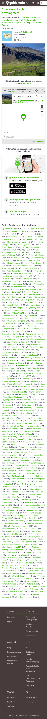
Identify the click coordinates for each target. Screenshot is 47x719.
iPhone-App (31, 702)
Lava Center (17, 284)
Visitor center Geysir (25, 578)
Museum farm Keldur (10, 281)
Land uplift (16, 292)
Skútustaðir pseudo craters (23, 465)
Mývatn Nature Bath (35, 455)
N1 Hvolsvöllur (38, 284)
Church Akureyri (18, 492)
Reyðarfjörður (7, 400)
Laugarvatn (12, 573)
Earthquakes (25, 597)
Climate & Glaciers (20, 342)
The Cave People (32, 571)
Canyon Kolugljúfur (29, 518)
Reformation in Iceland (16, 592)
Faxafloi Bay (12, 237)
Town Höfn (11, 360)
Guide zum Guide (30, 653)
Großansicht (26, 83)
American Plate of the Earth (13, 568)
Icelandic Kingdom (33, 552)
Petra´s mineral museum (33, 389)
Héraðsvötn (29, 502)
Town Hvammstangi (15, 521)
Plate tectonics (33, 473)
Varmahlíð (6, 505)
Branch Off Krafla (19, 444)
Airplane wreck (13, 302)
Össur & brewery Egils (32, 247)
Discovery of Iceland (15, 363)
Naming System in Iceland (12, 550)
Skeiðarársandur (8, 334)
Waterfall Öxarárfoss (24, 563)
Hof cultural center (33, 494)
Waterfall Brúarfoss (19, 576)
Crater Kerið (17, 594)
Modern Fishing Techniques (18, 384)
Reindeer (15, 421)
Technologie (31, 635)
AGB (11, 715)
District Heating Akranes (17, 539)
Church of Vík (38, 310)
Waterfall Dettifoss (25, 439)
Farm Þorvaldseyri (31, 294)
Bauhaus (35, 547)
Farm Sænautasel (14, 429)
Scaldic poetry (18, 534)
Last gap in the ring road (22, 337)
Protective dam (8, 315)
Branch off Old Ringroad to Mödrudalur (23, 426)
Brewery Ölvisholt (30, 268)
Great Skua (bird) (37, 347)
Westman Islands (19, 287)
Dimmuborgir (8, 471)
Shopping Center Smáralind (13, 252)
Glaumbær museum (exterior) (33, 505)
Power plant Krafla (26, 447)
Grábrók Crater (13, 531)
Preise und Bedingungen (31, 618)
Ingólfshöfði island (34, 344)
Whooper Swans (8, 368)
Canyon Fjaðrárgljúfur (16, 321)
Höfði (33, 468)
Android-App (31, 697)
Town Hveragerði (37, 263)
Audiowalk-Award (30, 625)
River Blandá (12, 513)
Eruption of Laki (31, 318)
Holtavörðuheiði (8, 529)
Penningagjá (7, 565)
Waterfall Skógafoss (15, 297)
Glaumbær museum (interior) (23, 507)
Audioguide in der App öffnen (25, 199)
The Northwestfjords (35, 523)
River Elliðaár (7, 247)
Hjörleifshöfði (30, 315)
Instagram (11, 697)
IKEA (14, 250)
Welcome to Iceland (36, 229)
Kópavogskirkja (24, 244)
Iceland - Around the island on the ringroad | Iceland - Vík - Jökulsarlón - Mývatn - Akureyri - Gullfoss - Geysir (22, 21)
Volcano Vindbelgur (36, 463)
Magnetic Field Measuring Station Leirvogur (19, 544)
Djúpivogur (6, 379)
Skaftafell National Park (35, 339)
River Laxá (11, 473)
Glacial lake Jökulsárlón (11, 352)
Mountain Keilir (31, 234)
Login (9, 621)
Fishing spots (17, 479)
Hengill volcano (13, 263)
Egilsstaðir (7, 405)
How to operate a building (18, 242)
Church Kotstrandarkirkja (22, 266)
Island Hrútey (17, 515)
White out (16, 258)
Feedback (30, 685)
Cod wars (23, 376)
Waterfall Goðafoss (15, 476)
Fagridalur (7, 402)
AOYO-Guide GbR (24, 32)
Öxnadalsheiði (7, 502)
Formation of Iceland (20, 526)
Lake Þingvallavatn (20, 555)
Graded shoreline (33, 368)
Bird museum (12, 463)
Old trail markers (8, 442)
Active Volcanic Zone (34, 442)
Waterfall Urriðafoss (15, 271)
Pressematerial (32, 631)
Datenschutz (21, 715)
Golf (28, 250)
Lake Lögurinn (28, 405)
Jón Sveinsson (35, 489)
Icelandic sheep (33, 510)
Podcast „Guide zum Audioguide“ (32, 668)
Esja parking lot (28, 542)
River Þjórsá (38, 271)
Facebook (11, 702)
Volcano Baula (30, 529)
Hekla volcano (35, 281)
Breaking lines (39, 479)
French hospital (18, 392)
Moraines (15, 347)
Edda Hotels (38, 476)
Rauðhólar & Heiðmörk (35, 255)
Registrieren (12, 617)
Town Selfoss (7, 268)
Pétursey (33, 302)
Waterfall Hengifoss (26, 410)
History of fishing (33, 358)
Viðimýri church (9, 510)
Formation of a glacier (34, 334)
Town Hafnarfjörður (30, 239)
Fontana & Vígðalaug (35, 573)
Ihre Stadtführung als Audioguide (33, 678)
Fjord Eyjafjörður (19, 497)
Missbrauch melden (12, 662)
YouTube (10, 706)
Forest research (8, 408)
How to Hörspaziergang (32, 660)
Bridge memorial (8, 339)
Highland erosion (31, 431)
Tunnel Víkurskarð (35, 486)
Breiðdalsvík (23, 386)
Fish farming (27, 379)
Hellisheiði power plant (27, 260)
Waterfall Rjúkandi (9, 418)
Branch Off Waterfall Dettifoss (19, 434)
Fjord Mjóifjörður (29, 402)
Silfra (25, 565)
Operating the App (9, 229)
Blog (9, 647)
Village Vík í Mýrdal (20, 313)
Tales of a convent (32, 323)
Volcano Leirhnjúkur (10, 450)
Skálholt (39, 592)
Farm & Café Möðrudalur (27, 423)
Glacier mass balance (28, 355)
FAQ (27, 647)
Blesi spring (30, 581)
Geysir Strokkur (8, 581)
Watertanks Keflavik (20, 231)
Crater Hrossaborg (9, 436)
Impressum (34, 715)
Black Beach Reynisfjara (13, 310)
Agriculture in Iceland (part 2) (15, 276)
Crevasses (11, 358)
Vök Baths (6, 413)
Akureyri (15, 489)
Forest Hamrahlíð (14, 547)
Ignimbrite (34, 381)
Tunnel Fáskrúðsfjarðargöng (14, 397)
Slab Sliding (12, 326)
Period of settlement (26, 365)
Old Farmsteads (34, 418)
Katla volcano (8, 318)
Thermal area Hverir (20, 452)
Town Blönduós (34, 513)
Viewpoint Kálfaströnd (11, 468)
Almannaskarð (33, 360)
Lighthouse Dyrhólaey (27, 308)
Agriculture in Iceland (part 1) (24, 273)
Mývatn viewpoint (9, 455)
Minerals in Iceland (27, 394)
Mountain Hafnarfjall (29, 536)
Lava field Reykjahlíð (28, 460)
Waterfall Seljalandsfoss (31, 289)
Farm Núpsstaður (14, 331)
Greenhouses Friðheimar (29, 589)
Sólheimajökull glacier (29, 300)
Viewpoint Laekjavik (15, 371)
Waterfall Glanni (37, 531)
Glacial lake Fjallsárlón (21, 350)
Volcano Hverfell (31, 471)
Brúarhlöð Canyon (14, 586)
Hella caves (27, 279)
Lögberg (20, 560)
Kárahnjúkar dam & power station (15, 415)
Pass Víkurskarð (18, 481)
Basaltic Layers (30, 400)
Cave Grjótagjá (18, 457)
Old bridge (25, 413)
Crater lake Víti (35, 450)
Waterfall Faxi (32, 584)
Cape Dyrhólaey (14, 305)
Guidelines (11, 656)
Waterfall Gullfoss (9, 584)
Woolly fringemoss (30, 329)
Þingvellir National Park (11, 557)
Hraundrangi (26, 500)
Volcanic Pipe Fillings (10, 381)
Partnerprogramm (14, 652)
